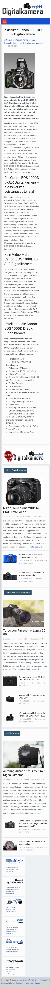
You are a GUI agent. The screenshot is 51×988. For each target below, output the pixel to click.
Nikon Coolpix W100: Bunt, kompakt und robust (30, 556)
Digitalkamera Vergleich (33, 43)
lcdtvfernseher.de (11, 911)
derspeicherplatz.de (12, 951)
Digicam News (22, 40)
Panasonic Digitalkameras (18, 592)
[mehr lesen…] (35, 547)
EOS (33, 40)
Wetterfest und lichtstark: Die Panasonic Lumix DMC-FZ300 (32, 714)
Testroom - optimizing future (28, 983)
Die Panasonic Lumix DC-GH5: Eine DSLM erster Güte (32, 678)
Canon (9, 40)
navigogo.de (9, 871)
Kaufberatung (12, 733)
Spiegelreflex (10, 43)
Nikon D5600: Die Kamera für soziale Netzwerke (31, 574)
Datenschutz (6, 983)
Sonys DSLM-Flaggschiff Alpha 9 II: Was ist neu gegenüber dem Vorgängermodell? (33, 823)
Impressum (44, 980)
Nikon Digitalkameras (16, 470)
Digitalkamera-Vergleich (27, 980)
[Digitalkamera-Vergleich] (22, 9)
